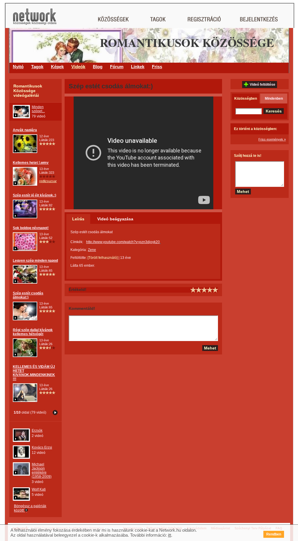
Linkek (137, 66)
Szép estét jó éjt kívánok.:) (34, 195)
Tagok (37, 66)
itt (169, 535)
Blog (97, 66)
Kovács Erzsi (42, 447)
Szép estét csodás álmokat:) (28, 295)
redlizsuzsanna (50, 181)
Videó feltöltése (262, 84)
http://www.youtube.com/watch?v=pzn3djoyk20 (123, 242)
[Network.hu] (34, 19)
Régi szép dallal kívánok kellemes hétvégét (33, 332)
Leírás (78, 219)
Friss (157, 66)
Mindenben (274, 98)
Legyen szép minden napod (35, 261)
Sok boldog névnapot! (31, 228)
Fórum (116, 66)
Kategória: (78, 250)
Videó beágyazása (115, 219)
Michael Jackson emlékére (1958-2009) (42, 470)
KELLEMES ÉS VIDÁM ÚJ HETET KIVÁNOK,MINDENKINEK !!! (34, 373)
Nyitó (18, 66)
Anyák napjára (25, 130)
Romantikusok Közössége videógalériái (27, 91)
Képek (57, 66)
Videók (78, 66)
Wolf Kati (39, 489)
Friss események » (272, 139)
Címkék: (76, 242)
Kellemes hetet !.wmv (31, 163)
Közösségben (245, 98)
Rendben (273, 534)
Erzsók (37, 430)
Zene (92, 250)
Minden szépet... (38, 109)
